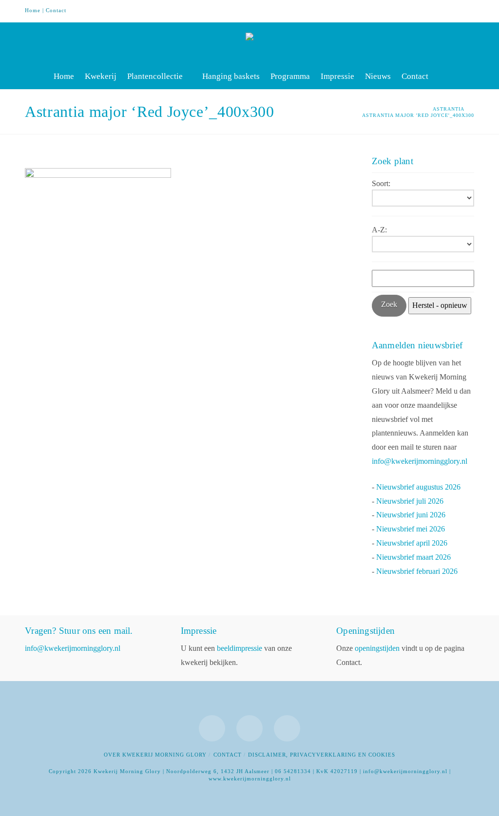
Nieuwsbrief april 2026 (411, 543)
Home (32, 10)
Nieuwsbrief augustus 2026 (418, 487)
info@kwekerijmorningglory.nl (419, 461)
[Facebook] (429, 11)
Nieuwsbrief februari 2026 (417, 571)
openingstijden (377, 648)
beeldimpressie (239, 648)
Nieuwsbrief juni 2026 (410, 515)
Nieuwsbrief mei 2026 (410, 529)
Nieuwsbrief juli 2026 (409, 501)
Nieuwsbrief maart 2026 (413, 557)
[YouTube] (448, 11)
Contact (56, 10)
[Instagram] (466, 11)
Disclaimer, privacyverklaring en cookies (321, 755)
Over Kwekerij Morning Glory (155, 755)
